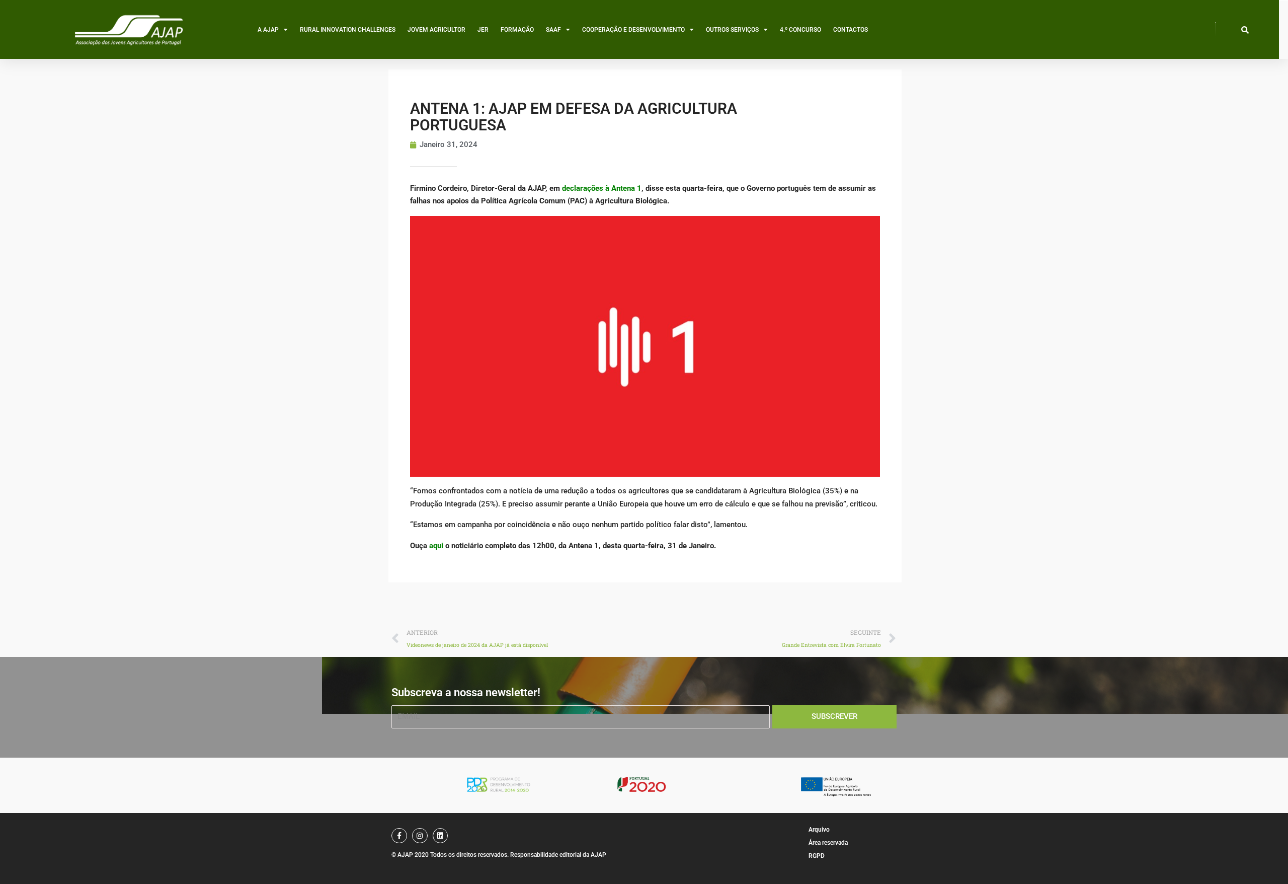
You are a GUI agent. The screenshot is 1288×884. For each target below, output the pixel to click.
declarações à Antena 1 (601, 188)
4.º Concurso (800, 29)
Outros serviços (732, 29)
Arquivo (819, 829)
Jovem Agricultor (436, 29)
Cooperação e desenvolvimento (633, 29)
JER (483, 29)
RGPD (817, 855)
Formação (517, 29)
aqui (436, 545)
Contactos (850, 29)
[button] (1245, 29)
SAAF (553, 29)
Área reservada (828, 842)
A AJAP (268, 29)
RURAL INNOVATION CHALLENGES (347, 29)
